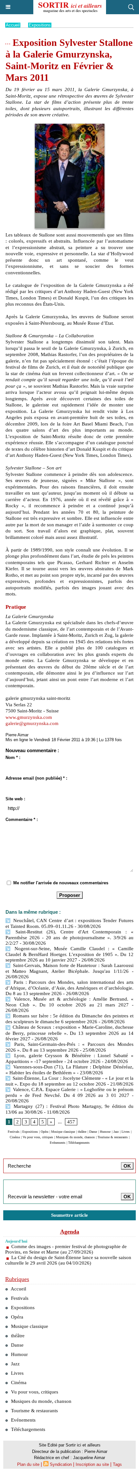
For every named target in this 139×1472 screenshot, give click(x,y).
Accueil (13, 25)
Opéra (44, 1131)
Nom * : (12, 757)
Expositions (40, 25)
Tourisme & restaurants (113, 1137)
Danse (93, 1131)
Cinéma (15, 1137)
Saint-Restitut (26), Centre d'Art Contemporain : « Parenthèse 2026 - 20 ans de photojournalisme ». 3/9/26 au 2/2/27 (69, 937)
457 (71, 1121)
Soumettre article (69, 1215)
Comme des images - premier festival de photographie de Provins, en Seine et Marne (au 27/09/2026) (66, 1249)
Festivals (13, 1131)
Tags (117, 1464)
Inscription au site (92, 1464)
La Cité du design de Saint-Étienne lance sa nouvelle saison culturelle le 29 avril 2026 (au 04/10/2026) (68, 1260)
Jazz (116, 1131)
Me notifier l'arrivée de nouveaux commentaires (60, 882)
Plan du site (28, 1464)
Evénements (57, 1142)
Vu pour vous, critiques (38, 1137)
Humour (105, 1131)
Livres (126, 1131)
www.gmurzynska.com (28, 717)
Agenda (69, 1231)
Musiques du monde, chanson (75, 1137)
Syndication (61, 1464)
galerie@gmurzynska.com (32, 723)
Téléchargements (79, 1142)
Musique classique (63, 1131)
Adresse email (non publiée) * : (36, 778)
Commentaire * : (21, 819)
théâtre (82, 1131)
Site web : (15, 798)
